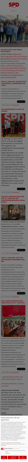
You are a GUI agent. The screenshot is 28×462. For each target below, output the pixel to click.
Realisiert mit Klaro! (23, 460)
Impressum (3, 445)
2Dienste (7, 453)
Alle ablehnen (4, 457)
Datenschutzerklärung (6, 444)
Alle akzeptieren (23, 457)
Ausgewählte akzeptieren (13, 457)
